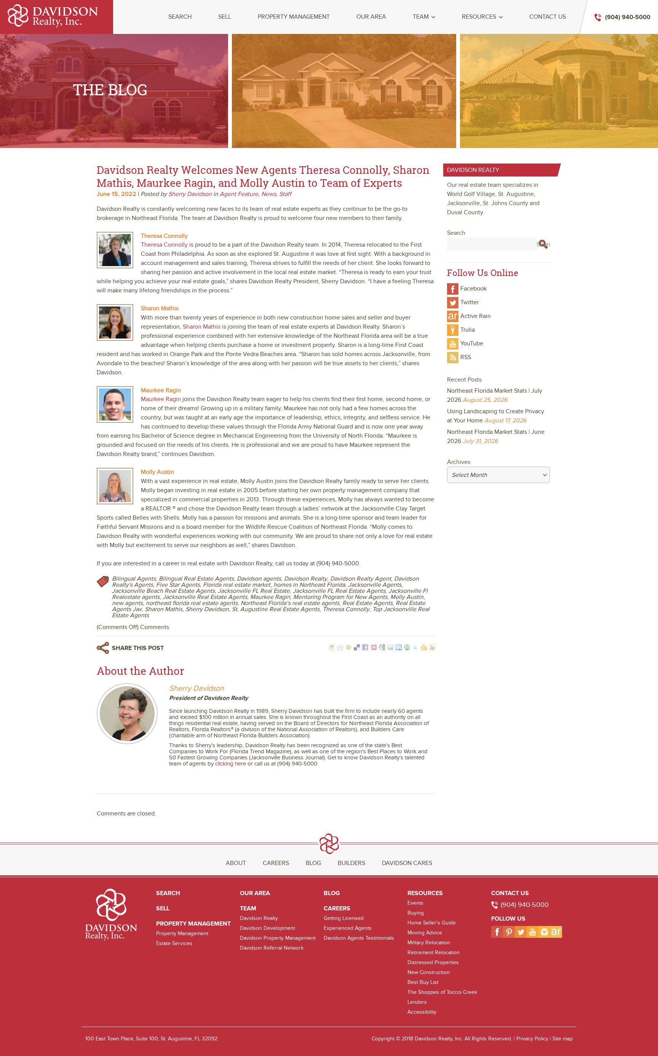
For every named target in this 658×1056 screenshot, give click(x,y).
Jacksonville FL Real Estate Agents (339, 591)
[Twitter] (415, 648)
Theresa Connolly (346, 609)
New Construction (428, 972)
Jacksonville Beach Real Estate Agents (163, 591)
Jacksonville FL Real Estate (254, 591)
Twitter (469, 302)
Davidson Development (267, 928)
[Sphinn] (348, 648)
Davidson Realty (305, 579)
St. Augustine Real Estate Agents (275, 609)
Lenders (417, 1002)
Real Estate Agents (367, 603)
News (268, 194)
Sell (224, 17)
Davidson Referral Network (271, 948)
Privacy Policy (532, 1038)
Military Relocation (428, 942)
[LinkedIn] (399, 648)
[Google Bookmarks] (382, 648)
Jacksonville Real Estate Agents (205, 597)
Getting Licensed (344, 918)
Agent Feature (239, 194)
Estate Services (174, 943)
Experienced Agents (348, 928)
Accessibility (421, 1012)
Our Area (371, 17)
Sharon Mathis (163, 609)
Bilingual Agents (134, 579)
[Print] (332, 648)
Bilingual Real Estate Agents (196, 579)
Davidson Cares (407, 863)
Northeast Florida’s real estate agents (290, 603)
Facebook (473, 288)
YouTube (471, 343)
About (236, 863)
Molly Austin (406, 597)
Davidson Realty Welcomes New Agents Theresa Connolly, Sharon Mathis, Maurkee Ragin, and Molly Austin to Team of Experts (263, 176)
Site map (563, 1038)
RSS (465, 357)
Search (180, 17)
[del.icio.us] (357, 648)
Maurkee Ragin (270, 597)
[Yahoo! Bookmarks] (424, 648)
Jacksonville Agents (374, 585)
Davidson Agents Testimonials (359, 938)
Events (415, 903)
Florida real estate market (236, 585)
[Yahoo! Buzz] (432, 648)
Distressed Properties (433, 962)
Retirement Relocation (433, 952)
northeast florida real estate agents (192, 603)
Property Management (294, 17)
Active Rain (475, 316)
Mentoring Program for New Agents (340, 597)
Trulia (467, 330)
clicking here (230, 763)
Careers (276, 863)
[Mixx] (374, 648)
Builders (351, 863)
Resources (479, 17)
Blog (313, 863)
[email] (390, 648)
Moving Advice (424, 932)
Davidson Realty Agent (360, 579)
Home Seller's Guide (431, 923)
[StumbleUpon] (407, 648)
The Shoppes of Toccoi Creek (442, 992)
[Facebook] (365, 648)
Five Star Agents (178, 585)
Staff (285, 194)
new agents (127, 603)
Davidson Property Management (278, 938)
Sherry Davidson (190, 194)
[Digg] (340, 648)
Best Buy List (422, 982)
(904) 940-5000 (525, 905)
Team (421, 17)
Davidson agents (259, 579)
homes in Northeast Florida (309, 585)
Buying (415, 913)
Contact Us (547, 17)
